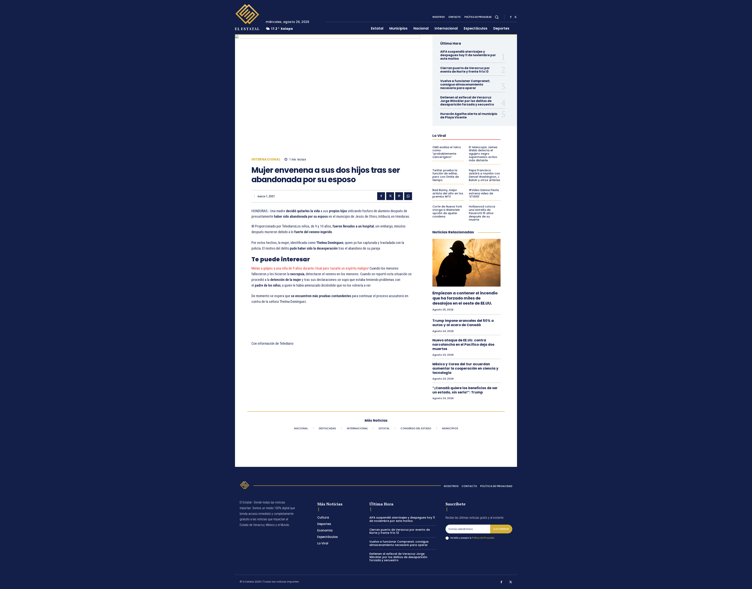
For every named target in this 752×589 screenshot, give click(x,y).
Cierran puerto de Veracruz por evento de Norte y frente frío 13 (465, 70)
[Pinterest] (399, 196)
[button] (496, 17)
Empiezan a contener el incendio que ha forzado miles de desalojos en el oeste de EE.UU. (465, 298)
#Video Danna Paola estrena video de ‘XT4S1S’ (484, 193)
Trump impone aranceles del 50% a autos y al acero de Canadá (463, 322)
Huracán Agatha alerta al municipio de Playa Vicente (468, 115)
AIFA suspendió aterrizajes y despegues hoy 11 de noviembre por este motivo (468, 55)
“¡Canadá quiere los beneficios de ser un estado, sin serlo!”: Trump (465, 390)
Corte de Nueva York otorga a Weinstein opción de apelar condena (447, 211)
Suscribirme (501, 529)
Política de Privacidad (483, 537)
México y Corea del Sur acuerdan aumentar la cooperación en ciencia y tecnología (465, 368)
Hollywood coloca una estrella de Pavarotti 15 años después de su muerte (482, 213)
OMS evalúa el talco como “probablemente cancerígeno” (446, 152)
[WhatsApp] (408, 196)
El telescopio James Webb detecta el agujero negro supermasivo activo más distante (483, 153)
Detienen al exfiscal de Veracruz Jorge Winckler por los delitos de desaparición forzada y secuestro (467, 100)
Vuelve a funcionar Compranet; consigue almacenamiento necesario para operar (465, 84)
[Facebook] (510, 17)
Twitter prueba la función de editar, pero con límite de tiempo (445, 175)
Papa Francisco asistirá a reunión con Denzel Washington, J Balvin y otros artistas (484, 175)
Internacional (265, 159)
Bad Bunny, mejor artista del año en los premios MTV (447, 193)
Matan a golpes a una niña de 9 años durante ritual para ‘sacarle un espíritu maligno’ (310, 268)
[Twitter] (515, 17)
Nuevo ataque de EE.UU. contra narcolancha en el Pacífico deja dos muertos (463, 344)
